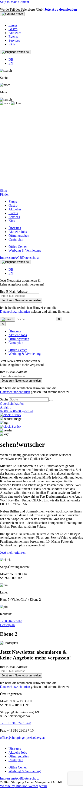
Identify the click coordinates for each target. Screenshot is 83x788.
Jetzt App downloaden (60, 9)
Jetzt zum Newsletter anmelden (21, 300)
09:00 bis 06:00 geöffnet (16, 411)
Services (14, 40)
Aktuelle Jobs (18, 232)
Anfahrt (5, 407)
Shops (13, 25)
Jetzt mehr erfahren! (13, 552)
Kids (12, 44)
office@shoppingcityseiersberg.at (22, 737)
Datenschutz (30, 257)
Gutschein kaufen (12, 403)
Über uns (15, 228)
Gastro (13, 29)
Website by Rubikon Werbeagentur (23, 786)
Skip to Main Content (14, 2)
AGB (18, 257)
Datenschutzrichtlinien (15, 311)
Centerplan (16, 239)
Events (13, 36)
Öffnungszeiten (19, 235)
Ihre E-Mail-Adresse (13, 291)
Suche (4, 399)
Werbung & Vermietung (25, 250)
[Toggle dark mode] (12, 13)
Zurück (16, 415)
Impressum (7, 257)
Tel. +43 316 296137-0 (15, 723)
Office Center (18, 246)
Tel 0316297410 (11, 621)
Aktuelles (15, 33)
